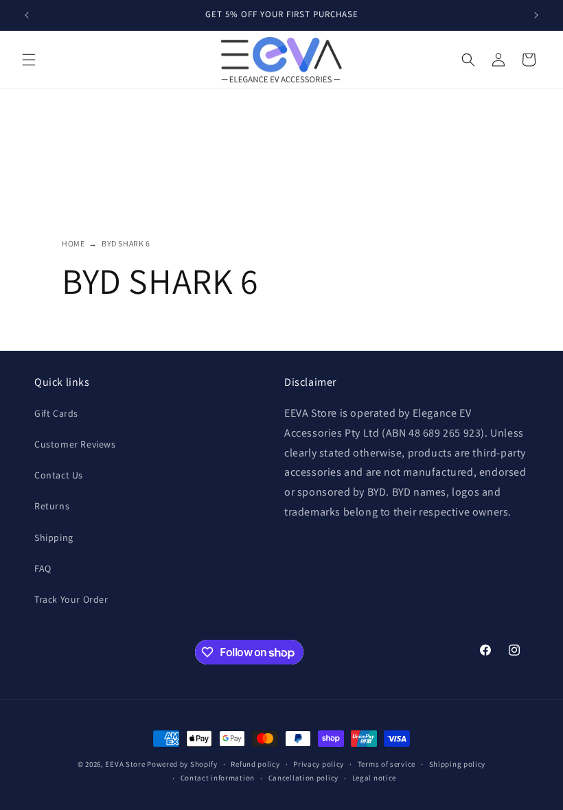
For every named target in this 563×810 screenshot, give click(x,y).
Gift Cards (56, 413)
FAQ (42, 568)
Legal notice (374, 778)
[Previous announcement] (27, 15)
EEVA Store (125, 764)
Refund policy (255, 764)
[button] (29, 60)
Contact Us (58, 475)
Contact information (218, 778)
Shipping (53, 537)
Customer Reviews (75, 444)
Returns (51, 506)
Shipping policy (457, 764)
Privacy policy (318, 764)
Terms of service (386, 764)
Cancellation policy (303, 778)
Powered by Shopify (182, 764)
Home (73, 243)
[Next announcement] (536, 15)
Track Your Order (71, 599)
